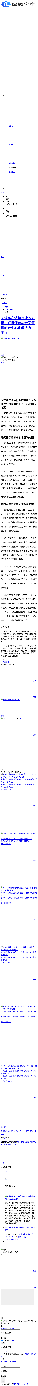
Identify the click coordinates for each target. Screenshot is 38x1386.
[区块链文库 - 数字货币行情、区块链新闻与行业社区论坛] (21, 1199)
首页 (7, 196)
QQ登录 (12, 172)
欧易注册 (4, 1245)
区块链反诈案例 (12, 204)
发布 (2, 192)
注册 (3, 1381)
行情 (7, 201)
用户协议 (30, 1227)
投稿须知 (8, 1227)
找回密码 (13, 1340)
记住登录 (6, 1340)
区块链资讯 (9, 309)
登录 (2, 1160)
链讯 (2, 355)
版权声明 (15, 1227)
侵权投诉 (22, 1227)
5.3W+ (35, 735)
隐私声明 (25, 1384)
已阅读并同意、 (15, 1384)
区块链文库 (23, 1234)
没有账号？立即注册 (8, 1328)
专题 (7, 199)
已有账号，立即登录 (8, 1361)
